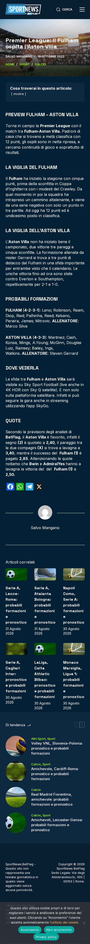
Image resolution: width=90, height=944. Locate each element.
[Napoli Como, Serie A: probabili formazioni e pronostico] (74, 574)
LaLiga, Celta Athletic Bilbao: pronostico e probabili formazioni (44, 679)
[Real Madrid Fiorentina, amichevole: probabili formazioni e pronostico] (16, 797)
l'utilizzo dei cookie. (64, 922)
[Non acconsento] (84, 923)
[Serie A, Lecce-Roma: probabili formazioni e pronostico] (16, 574)
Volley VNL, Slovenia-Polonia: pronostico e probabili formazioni (57, 748)
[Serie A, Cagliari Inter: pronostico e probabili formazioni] (16, 649)
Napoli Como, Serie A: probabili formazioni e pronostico (73, 605)
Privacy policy (46, 937)
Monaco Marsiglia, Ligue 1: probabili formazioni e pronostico (73, 679)
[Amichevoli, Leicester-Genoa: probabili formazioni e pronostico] (16, 822)
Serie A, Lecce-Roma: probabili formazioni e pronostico (16, 605)
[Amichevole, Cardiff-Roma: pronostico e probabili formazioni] (16, 771)
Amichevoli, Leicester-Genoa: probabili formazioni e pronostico (57, 825)
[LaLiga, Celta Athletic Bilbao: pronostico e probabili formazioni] (45, 649)
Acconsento (30, 930)
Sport (51, 739)
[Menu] (82, 9)
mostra (18, 94)
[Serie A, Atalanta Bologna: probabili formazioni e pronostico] (45, 574)
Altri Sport (38, 739)
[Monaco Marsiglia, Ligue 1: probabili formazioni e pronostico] (74, 649)
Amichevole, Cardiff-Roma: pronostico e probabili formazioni (55, 774)
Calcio (36, 764)
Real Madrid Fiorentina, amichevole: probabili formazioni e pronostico (51, 799)
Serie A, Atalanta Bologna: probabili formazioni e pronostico (44, 605)
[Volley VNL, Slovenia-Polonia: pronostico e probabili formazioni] (16, 746)
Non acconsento (59, 930)
